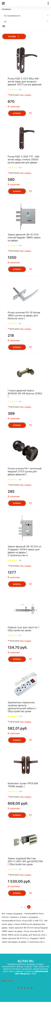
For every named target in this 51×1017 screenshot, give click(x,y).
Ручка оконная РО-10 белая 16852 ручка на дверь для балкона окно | (24, 315)
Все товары (25, 95)
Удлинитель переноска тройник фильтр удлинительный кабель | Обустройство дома (22, 707)
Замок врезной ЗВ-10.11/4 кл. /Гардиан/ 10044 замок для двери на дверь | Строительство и (25, 551)
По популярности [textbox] (12, 16)
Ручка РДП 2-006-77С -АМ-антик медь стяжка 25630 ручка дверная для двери (24, 159)
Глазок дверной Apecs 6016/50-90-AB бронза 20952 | (25, 393)
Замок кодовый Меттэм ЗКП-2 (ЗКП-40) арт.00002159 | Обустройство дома (25, 861)
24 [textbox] (5, 21)
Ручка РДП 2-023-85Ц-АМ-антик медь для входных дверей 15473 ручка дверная (24, 81)
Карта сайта (7, 980)
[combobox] (25, 16)
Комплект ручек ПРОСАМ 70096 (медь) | (23, 785)
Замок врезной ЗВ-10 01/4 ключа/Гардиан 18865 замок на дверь (24, 237)
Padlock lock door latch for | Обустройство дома (23, 629)
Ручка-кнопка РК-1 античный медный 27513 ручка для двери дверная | (24, 471)
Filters (12, 36)
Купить (17, 113)
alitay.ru (25, 961)
